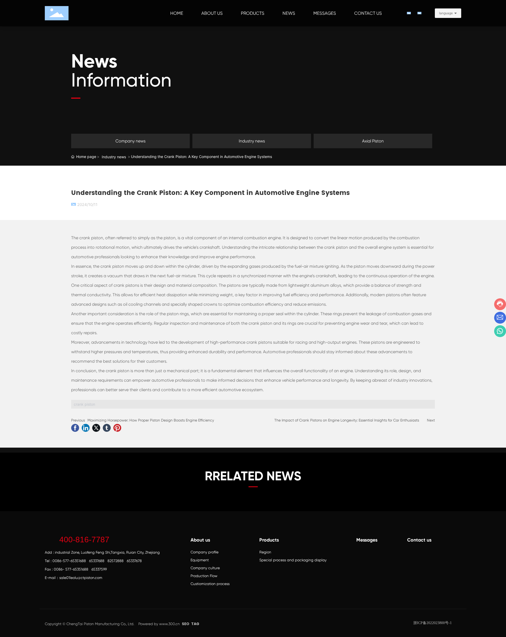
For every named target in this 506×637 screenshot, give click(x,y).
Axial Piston (373, 140)
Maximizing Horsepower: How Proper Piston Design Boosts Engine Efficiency (150, 420)
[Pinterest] (117, 428)
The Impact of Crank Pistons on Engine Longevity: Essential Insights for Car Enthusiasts (346, 420)
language (446, 13)
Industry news (252, 140)
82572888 (116, 561)
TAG (195, 624)
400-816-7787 (84, 539)
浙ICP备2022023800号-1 (432, 623)
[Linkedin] (86, 428)
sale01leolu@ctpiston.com (80, 578)
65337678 (134, 561)
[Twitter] (96, 428)
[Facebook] (75, 428)
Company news (130, 140)
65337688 (96, 561)
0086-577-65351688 (69, 561)
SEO (185, 624)
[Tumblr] (107, 428)
